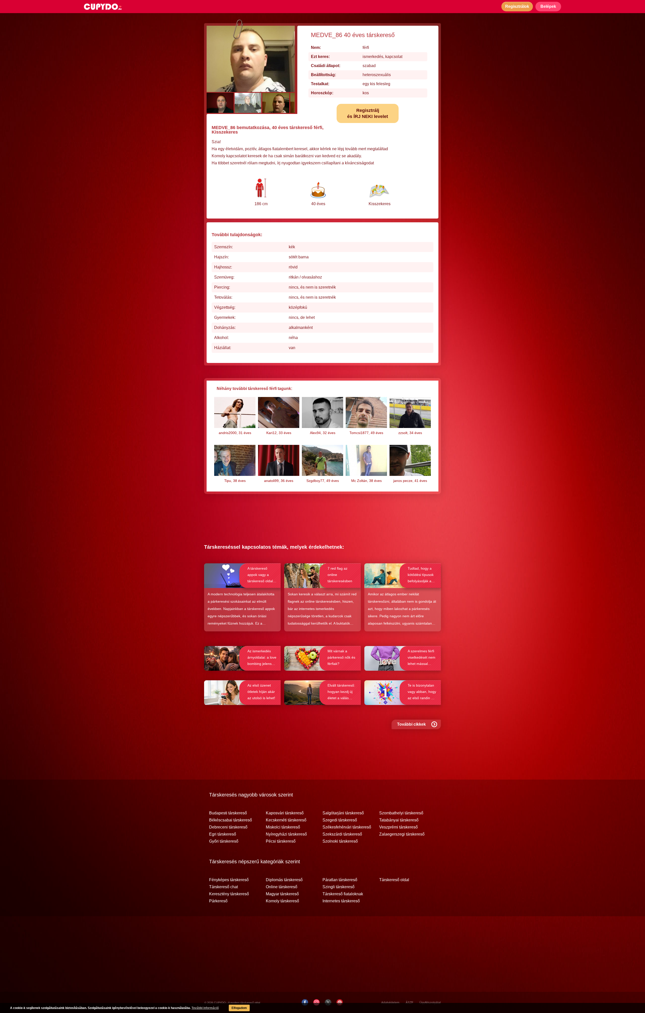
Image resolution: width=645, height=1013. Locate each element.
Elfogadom (239, 1008)
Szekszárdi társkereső (342, 834)
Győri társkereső (223, 841)
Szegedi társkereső (339, 820)
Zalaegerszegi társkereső (402, 834)
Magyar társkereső (282, 894)
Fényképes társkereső (229, 880)
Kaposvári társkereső (285, 813)
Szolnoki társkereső (340, 841)
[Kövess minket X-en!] (328, 1002)
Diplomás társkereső (284, 880)
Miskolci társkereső (283, 827)
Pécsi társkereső (281, 841)
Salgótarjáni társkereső (343, 813)
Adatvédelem (390, 1002)
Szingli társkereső (338, 887)
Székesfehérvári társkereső (346, 827)
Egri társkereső (222, 834)
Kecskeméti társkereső (286, 820)
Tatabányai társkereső (398, 820)
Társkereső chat (223, 887)
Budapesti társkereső (228, 813)
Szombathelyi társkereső (401, 813)
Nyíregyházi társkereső (286, 834)
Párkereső (218, 901)
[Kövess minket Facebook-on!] (305, 1002)
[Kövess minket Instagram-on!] (316, 1002)
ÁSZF (409, 1002)
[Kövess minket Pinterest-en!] (339, 1002)
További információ (205, 1008)
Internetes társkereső (341, 901)
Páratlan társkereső (339, 880)
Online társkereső (281, 887)
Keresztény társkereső (229, 894)
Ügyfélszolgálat (430, 1002)
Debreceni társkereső (228, 827)
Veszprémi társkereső (398, 827)
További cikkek (411, 724)
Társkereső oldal (394, 880)
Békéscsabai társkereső (230, 820)
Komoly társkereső (282, 901)
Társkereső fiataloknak (342, 894)
